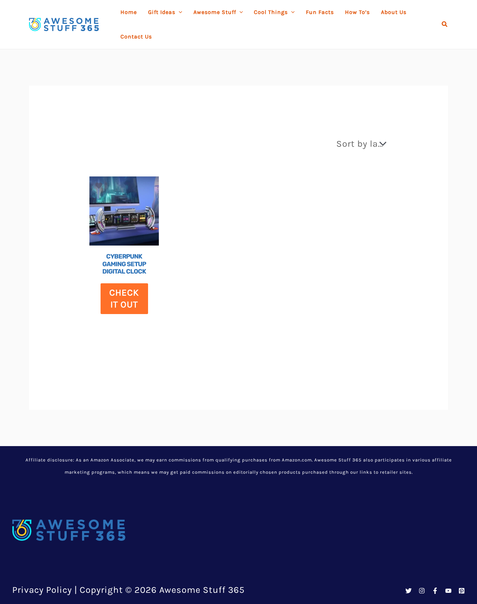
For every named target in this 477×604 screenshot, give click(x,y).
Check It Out (124, 298)
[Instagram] (422, 591)
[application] (178, 12)
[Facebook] (435, 591)
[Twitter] (408, 591)
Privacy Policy (42, 589)
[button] (445, 24)
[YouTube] (448, 591)
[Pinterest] (461, 591)
